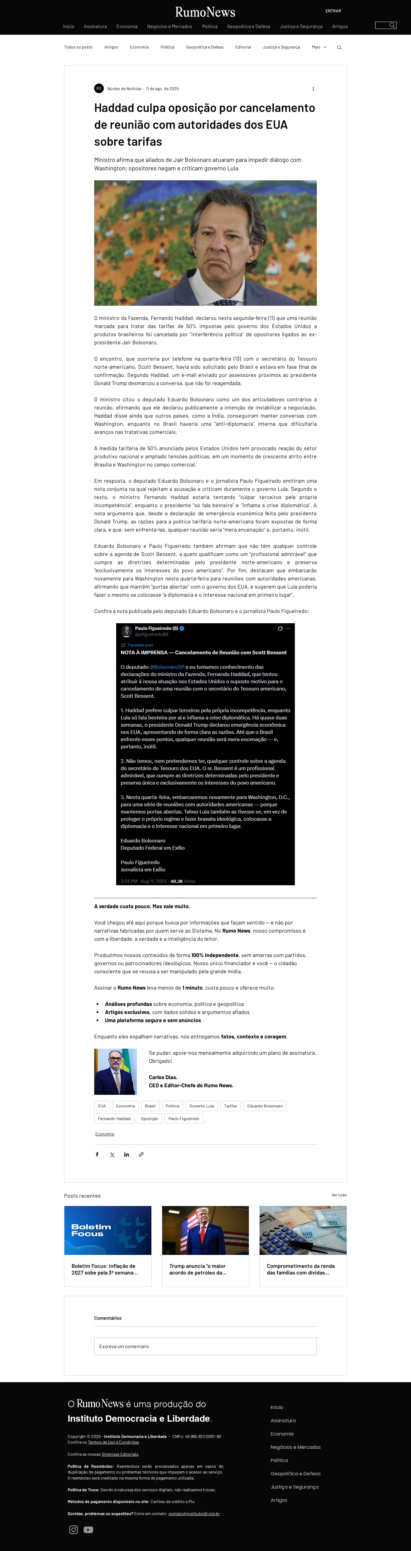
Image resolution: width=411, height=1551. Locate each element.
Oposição (149, 1118)
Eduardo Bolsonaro (265, 1105)
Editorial (243, 46)
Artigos (111, 46)
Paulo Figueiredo (183, 1118)
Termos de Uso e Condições (113, 1442)
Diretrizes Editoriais (120, 1454)
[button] (339, 47)
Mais (316, 46)
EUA (102, 1105)
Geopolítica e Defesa (204, 46)
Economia (139, 46)
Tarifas (230, 1105)
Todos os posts (78, 46)
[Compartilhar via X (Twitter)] (112, 1154)
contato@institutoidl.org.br (194, 1513)
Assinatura (283, 1420)
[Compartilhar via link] (141, 1154)
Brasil (150, 1105)
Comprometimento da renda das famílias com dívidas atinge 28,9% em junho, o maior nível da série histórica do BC (301, 1269)
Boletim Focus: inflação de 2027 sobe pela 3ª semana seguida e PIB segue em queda (103, 1269)
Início (277, 1407)
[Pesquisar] (386, 25)
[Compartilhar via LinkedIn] (126, 1154)
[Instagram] (73, 1530)
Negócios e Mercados (296, 1447)
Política (167, 46)
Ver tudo (339, 1194)
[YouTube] (88, 1530)
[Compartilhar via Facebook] (97, 1154)
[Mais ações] (313, 88)
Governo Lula (202, 1105)
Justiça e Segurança (281, 46)
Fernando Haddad (114, 1118)
